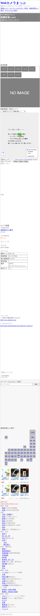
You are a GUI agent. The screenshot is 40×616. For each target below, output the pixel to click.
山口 (9, 450)
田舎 (3, 521)
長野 (28, 453)
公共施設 (5, 585)
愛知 (25, 456)
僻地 (3, 519)
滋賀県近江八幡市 (6, 230)
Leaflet (16, 159)
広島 (12, 453)
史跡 (3, 579)
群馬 (31, 450)
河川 (3, 538)
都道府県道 (6, 551)
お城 (3, 574)
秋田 (31, 440)
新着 (3, 508)
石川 (25, 447)
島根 (12, 450)
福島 (34, 447)
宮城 (34, 443)
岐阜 (25, 453)
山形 (31, 443)
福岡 (9, 453)
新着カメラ (5, 8)
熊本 (6, 460)
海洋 (3, 534)
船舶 (3, 566)
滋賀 (21, 453)
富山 (28, 450)
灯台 (3, 568)
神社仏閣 (5, 577)
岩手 (34, 440)
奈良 (21, 456)
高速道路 (5, 553)
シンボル (5, 572)
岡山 (15, 453)
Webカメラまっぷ (13, 3)
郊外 (3, 523)
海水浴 (4, 598)
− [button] (3, 155)
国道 (3, 549)
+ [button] (3, 153)
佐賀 (6, 453)
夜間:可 (4, 607)
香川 (15, 456)
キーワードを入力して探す (19, 8)
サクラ (4, 600)
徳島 (15, 460)
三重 (21, 460)
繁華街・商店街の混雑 (10, 592)
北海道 (32, 432)
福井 (25, 450)
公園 (3, 581)
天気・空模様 (6, 514)
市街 (3, 525)
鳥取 (15, 450)
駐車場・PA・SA (8, 559)
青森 (32, 437)
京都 (21, 450)
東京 (31, 456)
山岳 (3, 540)
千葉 (34, 456)
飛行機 (4, 564)
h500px (20, 161)
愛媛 (12, 456)
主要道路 (5, 555)
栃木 (34, 450)
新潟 (31, 447)
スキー (4, 596)
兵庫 (18, 450)
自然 (3, 516)
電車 (3, 561)
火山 (5, 542)
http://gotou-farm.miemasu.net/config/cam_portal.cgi (16, 326)
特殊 (3, 529)
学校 (3, 583)
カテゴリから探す (11, 10)
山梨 (28, 456)
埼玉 (31, 453)
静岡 (28, 460)
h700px (15, 161)
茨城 (34, 453)
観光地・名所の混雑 (9, 589)
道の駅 (4, 557)
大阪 (18, 453)
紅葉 (3, 602)
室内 (3, 527)
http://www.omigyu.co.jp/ (8, 320)
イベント (5, 609)
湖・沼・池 (6, 536)
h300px (26, 161)
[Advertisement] (20, 43)
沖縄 (6, 437)
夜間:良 (4, 604)
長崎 (6, 456)
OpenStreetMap (28, 159)
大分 (9, 456)
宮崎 (9, 460)
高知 (12, 460)
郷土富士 (7, 544)
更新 (3, 510)
